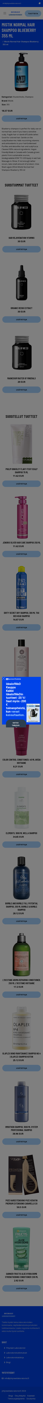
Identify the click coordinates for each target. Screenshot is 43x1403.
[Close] (3, 678)
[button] (16, 725)
